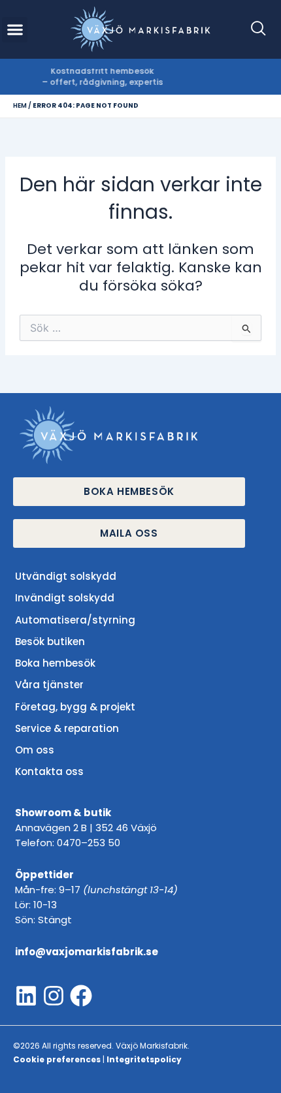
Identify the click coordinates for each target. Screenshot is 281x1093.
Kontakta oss (49, 771)
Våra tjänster (49, 684)
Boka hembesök (55, 663)
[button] (253, 29)
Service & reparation (67, 728)
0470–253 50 (88, 842)
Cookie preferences (57, 1059)
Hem (20, 105)
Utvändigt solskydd (65, 576)
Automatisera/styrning (75, 620)
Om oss (34, 750)
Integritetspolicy (144, 1059)
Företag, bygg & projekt (75, 707)
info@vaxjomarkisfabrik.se (86, 951)
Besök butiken (50, 641)
